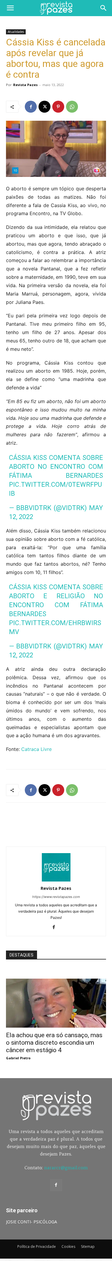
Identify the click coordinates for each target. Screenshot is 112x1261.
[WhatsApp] (72, 107)
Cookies (68, 1246)
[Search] (103, 8)
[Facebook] (31, 107)
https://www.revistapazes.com (56, 897)
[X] (44, 107)
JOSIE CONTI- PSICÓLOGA (31, 1222)
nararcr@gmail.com (66, 1167)
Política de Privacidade (36, 1246)
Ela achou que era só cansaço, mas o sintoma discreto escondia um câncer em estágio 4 (54, 1043)
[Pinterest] (58, 107)
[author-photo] (56, 879)
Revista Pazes (25, 84)
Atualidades (16, 32)
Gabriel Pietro (18, 1058)
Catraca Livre (36, 749)
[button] (10, 8)
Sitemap (88, 1246)
